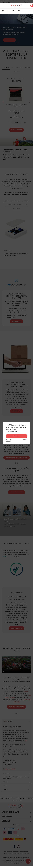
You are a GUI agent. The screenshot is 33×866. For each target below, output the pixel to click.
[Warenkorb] (19, 11)
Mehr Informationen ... (12, 431)
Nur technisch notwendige (9, 440)
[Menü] (30, 10)
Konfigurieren (24, 439)
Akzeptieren (16, 436)
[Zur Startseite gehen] (16, 6)
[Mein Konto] (8, 11)
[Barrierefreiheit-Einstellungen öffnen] (31, 5)
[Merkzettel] (13, 11)
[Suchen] (3, 11)
